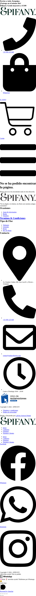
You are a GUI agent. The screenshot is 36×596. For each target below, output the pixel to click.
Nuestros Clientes (8, 433)
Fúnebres (6, 431)
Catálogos (6, 429)
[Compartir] (5, 593)
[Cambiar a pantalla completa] (3, 593)
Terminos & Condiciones (12, 218)
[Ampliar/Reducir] (1, 593)
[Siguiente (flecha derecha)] (3, 595)
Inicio (4, 428)
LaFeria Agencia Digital (23, 416)
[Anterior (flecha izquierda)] (1, 595)
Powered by (6, 591)
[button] (18, 574)
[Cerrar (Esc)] (7, 593)
